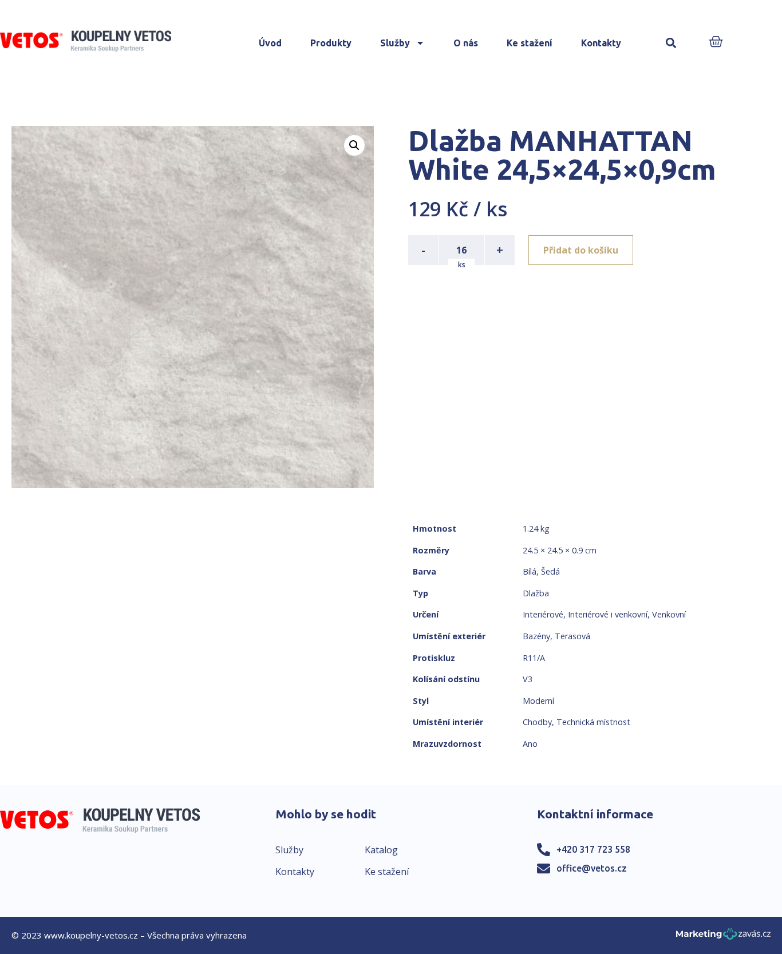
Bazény (536, 636)
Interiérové (543, 614)
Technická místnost (593, 722)
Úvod (270, 43)
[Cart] (716, 42)
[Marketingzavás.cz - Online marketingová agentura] (723, 937)
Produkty (330, 43)
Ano (530, 743)
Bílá (529, 571)
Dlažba (536, 593)
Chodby (537, 722)
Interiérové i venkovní (607, 614)
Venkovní (669, 614)
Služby (395, 43)
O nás (465, 43)
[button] (670, 43)
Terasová (572, 636)
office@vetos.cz (591, 868)
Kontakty (601, 43)
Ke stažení (529, 43)
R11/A (534, 657)
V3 (527, 679)
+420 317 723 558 (593, 849)
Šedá (550, 571)
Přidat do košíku (580, 250)
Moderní (538, 700)
